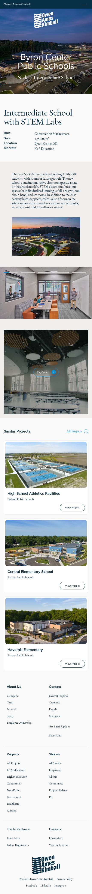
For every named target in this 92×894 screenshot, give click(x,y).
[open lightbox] (46, 236)
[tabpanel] (46, 293)
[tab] (11, 272)
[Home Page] (17, 4)
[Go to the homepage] (46, 864)
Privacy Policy (64, 879)
